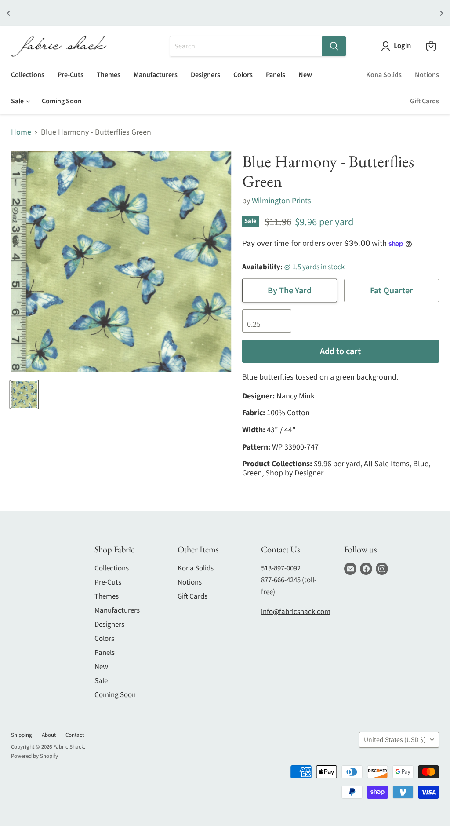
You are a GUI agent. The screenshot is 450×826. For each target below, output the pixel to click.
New (305, 75)
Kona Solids (384, 75)
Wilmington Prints (281, 200)
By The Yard (290, 290)
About (49, 735)
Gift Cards (424, 101)
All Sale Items (387, 463)
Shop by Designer (294, 473)
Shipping (21, 735)
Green (252, 473)
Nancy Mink (295, 396)
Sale (18, 101)
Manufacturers (156, 75)
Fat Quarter (391, 290)
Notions (427, 75)
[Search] (334, 46)
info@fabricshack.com (295, 612)
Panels (275, 75)
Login (402, 46)
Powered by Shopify (34, 756)
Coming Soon (62, 101)
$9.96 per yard (337, 463)
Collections (27, 75)
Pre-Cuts (70, 75)
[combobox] (246, 46)
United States (395, 740)
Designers (205, 75)
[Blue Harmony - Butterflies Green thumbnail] (24, 394)
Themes (108, 75)
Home (21, 132)
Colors (243, 75)
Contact (74, 735)
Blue (420, 463)
